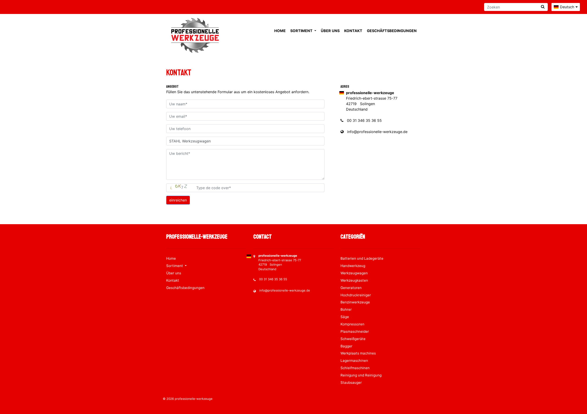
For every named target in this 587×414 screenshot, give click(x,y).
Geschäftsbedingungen (392, 30)
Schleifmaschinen (355, 368)
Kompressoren (352, 324)
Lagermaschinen (354, 360)
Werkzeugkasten (354, 280)
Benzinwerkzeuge (355, 302)
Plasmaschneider (355, 331)
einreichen (178, 200)
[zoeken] (543, 6)
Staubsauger (351, 382)
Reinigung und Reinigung (361, 375)
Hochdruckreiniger (356, 295)
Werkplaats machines (358, 353)
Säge (345, 317)
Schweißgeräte (353, 339)
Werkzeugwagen (354, 273)
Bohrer (346, 309)
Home (280, 30)
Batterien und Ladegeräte (362, 258)
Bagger (346, 346)
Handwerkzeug (353, 266)
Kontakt (353, 30)
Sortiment (301, 30)
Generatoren (351, 288)
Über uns (330, 30)
